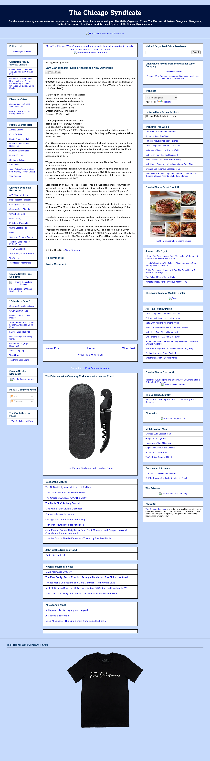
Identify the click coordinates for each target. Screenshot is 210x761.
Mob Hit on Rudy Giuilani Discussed (64, 508)
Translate (167, 102)
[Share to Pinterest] (59, 72)
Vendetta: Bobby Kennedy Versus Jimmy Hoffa (166, 282)
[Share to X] (53, 72)
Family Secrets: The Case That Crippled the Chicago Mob (21, 71)
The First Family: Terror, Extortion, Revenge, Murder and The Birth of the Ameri (86, 577)
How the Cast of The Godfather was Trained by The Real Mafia (78, 538)
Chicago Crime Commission (21, 306)
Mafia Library (15, 218)
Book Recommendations (20, 200)
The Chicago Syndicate (105, 13)
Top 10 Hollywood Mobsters (21, 253)
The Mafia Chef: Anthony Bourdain (63, 503)
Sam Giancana (73, 250)
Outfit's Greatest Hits (18, 228)
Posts (16, 396)
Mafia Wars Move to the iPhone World (65, 492)
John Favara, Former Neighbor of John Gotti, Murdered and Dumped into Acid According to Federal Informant (172, 174)
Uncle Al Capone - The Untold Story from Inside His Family (75, 621)
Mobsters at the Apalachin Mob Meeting (163, 160)
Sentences (14, 165)
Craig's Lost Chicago (18, 311)
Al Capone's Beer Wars (57, 615)
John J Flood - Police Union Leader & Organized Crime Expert (21, 324)
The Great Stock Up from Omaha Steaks (173, 241)
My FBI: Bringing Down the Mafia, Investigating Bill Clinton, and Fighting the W (85, 588)
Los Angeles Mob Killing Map (158, 443)
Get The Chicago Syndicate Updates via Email (166, 478)
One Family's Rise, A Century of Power (162, 337)
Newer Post (52, 348)
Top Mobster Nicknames (20, 263)
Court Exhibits (15, 134)
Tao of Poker (15, 355)
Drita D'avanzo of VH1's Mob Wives (161, 358)
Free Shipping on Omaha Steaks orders (20, 290)
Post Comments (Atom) (97, 368)
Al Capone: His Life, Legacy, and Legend (66, 610)
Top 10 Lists (14, 258)
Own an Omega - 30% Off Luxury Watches (20, 112)
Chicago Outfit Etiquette (19, 209)
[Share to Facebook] (56, 72)
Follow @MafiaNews (22, 52)
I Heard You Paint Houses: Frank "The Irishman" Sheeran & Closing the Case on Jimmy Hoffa (172, 257)
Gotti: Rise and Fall (55, 555)
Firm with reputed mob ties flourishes (64, 524)
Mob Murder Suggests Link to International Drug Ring (169, 164)
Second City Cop (16, 350)
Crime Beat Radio (17, 214)
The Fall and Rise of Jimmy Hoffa (160, 277)
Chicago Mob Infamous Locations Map (65, 519)
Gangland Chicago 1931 (157, 438)
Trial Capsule (15, 176)
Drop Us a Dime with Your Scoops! (161, 473)
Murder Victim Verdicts (19, 151)
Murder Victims (16, 155)
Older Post (128, 348)
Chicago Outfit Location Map (158, 434)
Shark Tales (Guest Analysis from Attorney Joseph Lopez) (22, 170)
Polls (11, 232)
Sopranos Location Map (156, 452)
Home (90, 348)
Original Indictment (17, 160)
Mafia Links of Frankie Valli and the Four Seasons (167, 327)
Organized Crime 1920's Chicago (160, 448)
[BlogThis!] (50, 72)
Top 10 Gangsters (17, 249)
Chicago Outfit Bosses (19, 204)
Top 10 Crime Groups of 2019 (159, 457)
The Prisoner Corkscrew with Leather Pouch (90, 468)
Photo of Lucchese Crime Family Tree (162, 353)
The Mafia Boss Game (19, 360)
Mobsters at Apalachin (19, 223)
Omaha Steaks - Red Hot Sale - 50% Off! (20, 105)
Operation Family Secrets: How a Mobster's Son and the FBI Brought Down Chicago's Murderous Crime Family (21, 83)
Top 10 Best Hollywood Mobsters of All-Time (68, 487)
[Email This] (47, 72)
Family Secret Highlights (20, 139)
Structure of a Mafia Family (21, 237)
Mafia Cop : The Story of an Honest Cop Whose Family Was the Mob (81, 593)
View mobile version (90, 354)
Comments (18, 401)
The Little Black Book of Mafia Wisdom (19, 243)
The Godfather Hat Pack (22, 421)
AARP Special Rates (18, 195)
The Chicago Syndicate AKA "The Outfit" (66, 498)
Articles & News (16, 130)
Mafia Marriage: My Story (58, 572)
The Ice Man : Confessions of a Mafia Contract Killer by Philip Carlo (80, 582)
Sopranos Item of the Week (59, 514)
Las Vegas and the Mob (19, 332)
